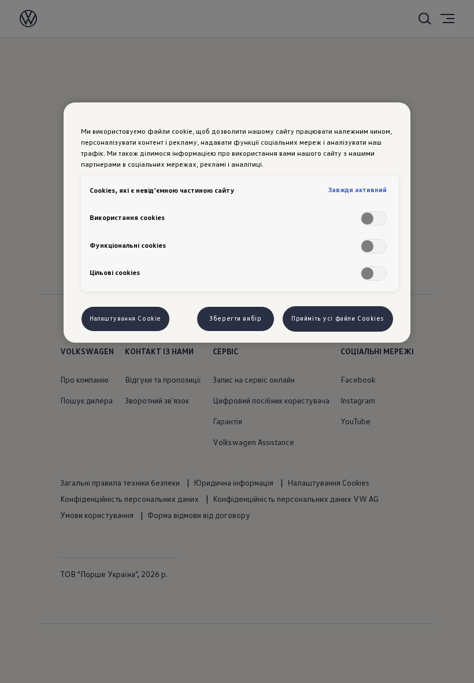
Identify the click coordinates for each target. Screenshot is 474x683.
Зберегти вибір (235, 318)
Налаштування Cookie (125, 318)
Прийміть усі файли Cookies (337, 318)
